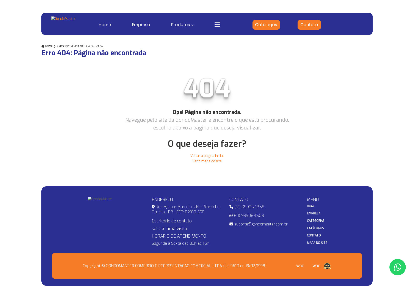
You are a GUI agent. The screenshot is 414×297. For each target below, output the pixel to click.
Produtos (180, 25)
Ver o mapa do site (207, 161)
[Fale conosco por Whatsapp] (397, 267)
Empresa (141, 25)
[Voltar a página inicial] (63, 23)
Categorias (316, 221)
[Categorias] (224, 25)
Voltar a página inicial (207, 155)
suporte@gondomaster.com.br (260, 224)
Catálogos (266, 25)
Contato (309, 25)
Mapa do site (317, 243)
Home (105, 25)
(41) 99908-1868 (249, 206)
